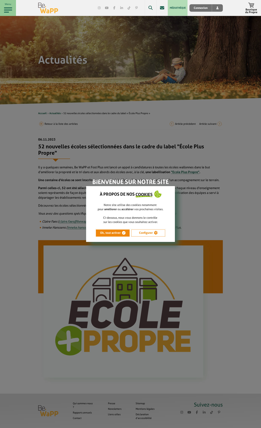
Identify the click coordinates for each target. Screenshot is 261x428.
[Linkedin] (121, 8)
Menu (8, 4)
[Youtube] (107, 8)
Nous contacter (162, 8)
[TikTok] (129, 8)
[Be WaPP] (48, 8)
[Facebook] (114, 8)
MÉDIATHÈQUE (178, 7)
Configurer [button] (146, 232)
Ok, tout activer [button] (110, 232)
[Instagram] (99, 8)
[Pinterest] (136, 8)
